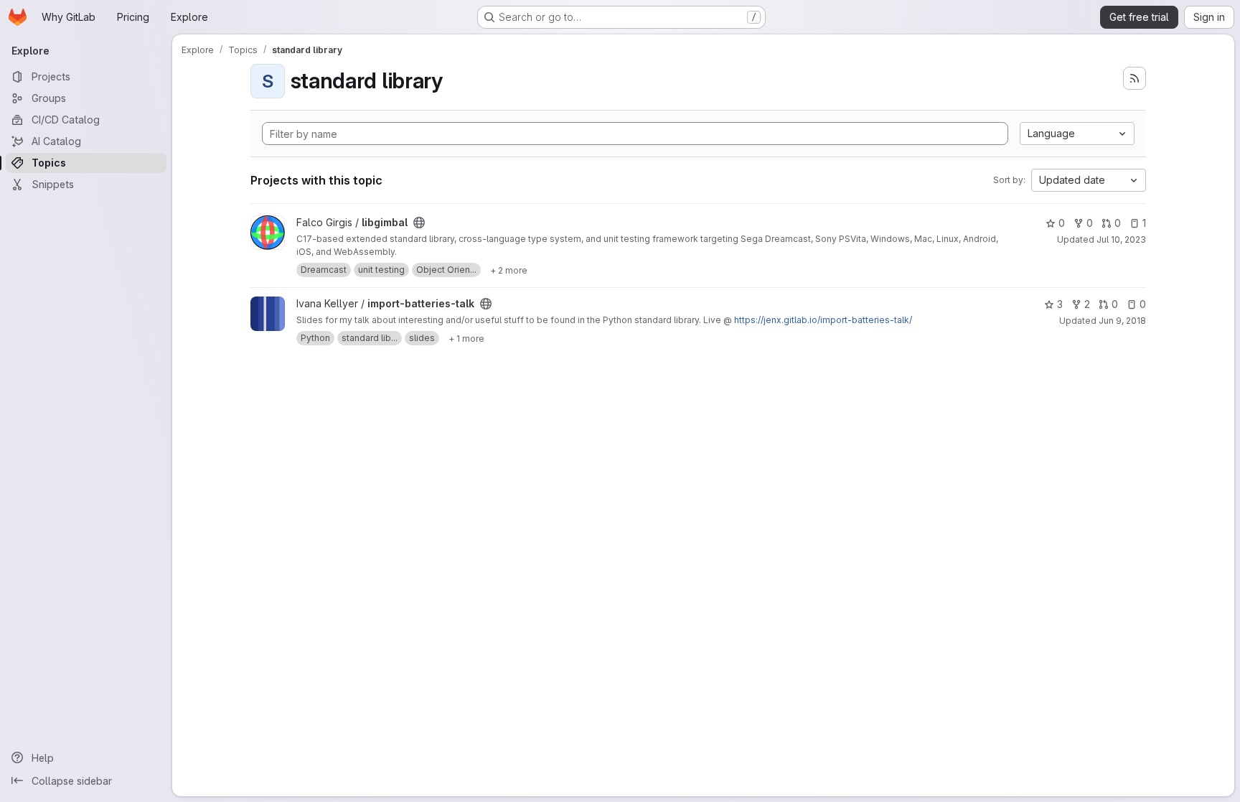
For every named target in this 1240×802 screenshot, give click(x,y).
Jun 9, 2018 (1122, 320)
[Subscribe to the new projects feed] (1134, 78)
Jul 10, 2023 (1121, 239)
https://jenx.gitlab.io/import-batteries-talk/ (823, 319)
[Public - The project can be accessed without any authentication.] (419, 222)
